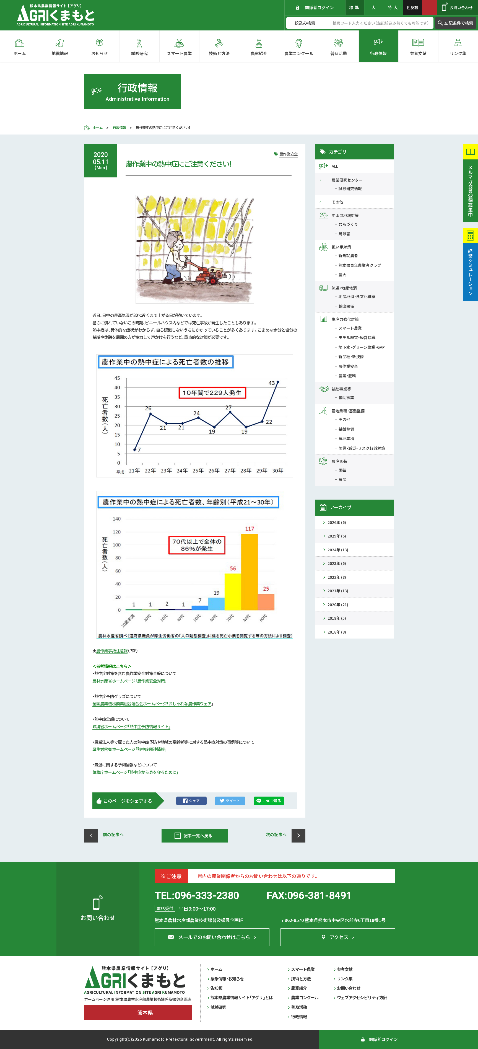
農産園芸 (339, 461)
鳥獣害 (344, 233)
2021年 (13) (338, 590)
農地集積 (346, 438)
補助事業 (346, 397)
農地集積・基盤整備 (348, 411)
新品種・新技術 (351, 356)
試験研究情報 (350, 188)
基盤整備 (346, 429)
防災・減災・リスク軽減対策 (362, 448)
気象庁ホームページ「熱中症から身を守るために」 (135, 772)
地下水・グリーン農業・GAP (362, 347)
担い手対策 (341, 247)
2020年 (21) (338, 604)
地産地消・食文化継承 (357, 296)
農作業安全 (348, 366)
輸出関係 (346, 306)
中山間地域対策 (345, 215)
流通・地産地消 (344, 288)
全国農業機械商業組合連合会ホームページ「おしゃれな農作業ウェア (151, 703)
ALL (335, 166)
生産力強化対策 (345, 319)
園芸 (342, 470)
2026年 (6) (337, 522)
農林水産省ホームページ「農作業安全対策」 (129, 681)
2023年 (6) (337, 563)
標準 (355, 7)
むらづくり (348, 224)
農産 (342, 479)
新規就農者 (348, 255)
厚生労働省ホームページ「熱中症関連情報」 (129, 749)
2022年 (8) (337, 577)
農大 (342, 274)
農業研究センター (347, 180)
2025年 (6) (337, 536)
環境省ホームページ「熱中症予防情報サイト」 (131, 726)
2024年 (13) (338, 549)
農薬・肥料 (347, 375)
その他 (337, 202)
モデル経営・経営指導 (357, 337)
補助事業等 (341, 389)
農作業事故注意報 (112, 650)
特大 (393, 7)
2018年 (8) (337, 632)
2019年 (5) (337, 618)
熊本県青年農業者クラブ (360, 265)
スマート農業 (350, 328)
